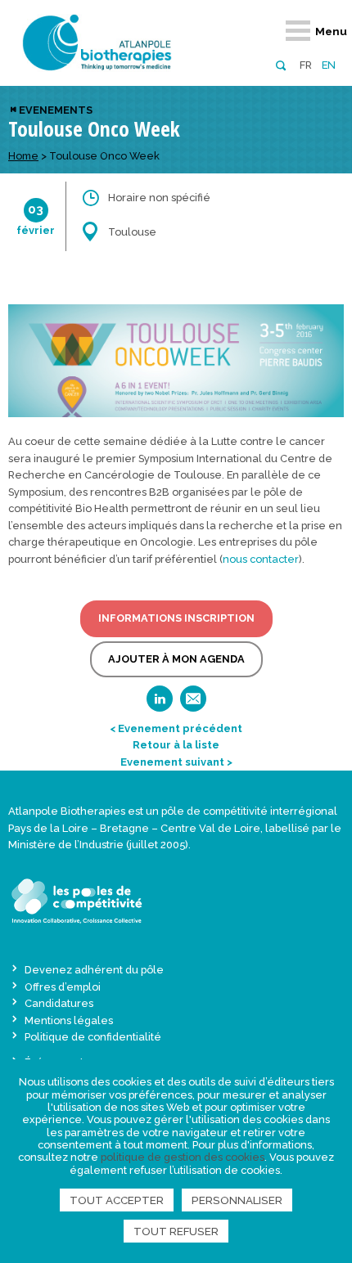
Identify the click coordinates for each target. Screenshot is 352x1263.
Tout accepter (117, 1200)
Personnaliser (237, 1200)
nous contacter (261, 559)
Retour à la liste (176, 745)
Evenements (56, 110)
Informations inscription (176, 618)
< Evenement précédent (176, 728)
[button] (280, 64)
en (329, 65)
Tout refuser (176, 1231)
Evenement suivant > (176, 762)
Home (23, 156)
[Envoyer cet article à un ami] (193, 704)
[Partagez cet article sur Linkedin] (159, 704)
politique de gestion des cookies (182, 1157)
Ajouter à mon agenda (176, 659)
